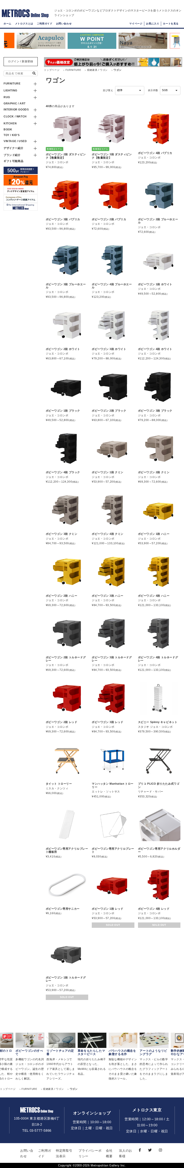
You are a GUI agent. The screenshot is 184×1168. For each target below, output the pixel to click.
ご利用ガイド (45, 23)
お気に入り (152, 23)
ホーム (7, 23)
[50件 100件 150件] (170, 90)
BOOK (8, 129)
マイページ (135, 23)
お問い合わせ (64, 23)
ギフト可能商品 (13, 161)
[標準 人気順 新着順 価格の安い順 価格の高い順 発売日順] (129, 90)
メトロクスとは (24, 23)
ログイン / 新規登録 (20, 61)
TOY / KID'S (12, 135)
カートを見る (171, 23)
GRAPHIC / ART (15, 103)
